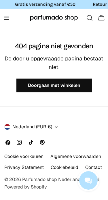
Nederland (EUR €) (32, 127)
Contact (93, 167)
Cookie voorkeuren (23, 156)
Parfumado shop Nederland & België (60, 179)
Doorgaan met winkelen (54, 85)
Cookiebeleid (64, 167)
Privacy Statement (24, 167)
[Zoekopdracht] (89, 18)
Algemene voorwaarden (75, 156)
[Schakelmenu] (6, 18)
